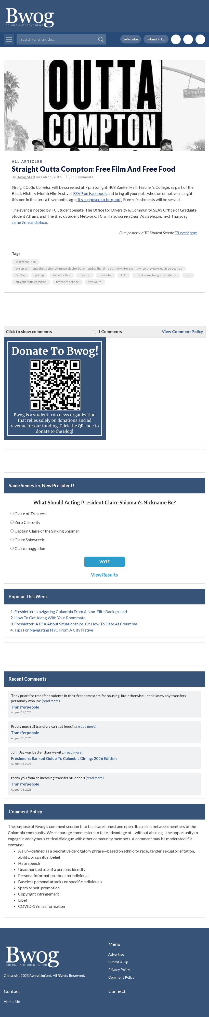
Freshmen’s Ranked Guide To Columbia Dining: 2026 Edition (64, 758)
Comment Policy (121, 977)
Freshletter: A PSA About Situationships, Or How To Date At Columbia (75, 623)
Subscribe (130, 39)
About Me (12, 1001)
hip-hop (85, 275)
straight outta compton (31, 282)
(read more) (51, 701)
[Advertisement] (104, 309)
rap (188, 275)
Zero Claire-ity (27, 522)
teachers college (67, 282)
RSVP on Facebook (90, 193)
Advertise (116, 954)
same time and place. (30, 222)
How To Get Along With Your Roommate (49, 617)
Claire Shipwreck (29, 539)
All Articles (27, 161)
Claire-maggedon (30, 548)
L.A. (123, 275)
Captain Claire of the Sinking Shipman (47, 530)
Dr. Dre (20, 275)
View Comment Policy (182, 331)
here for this (61, 275)
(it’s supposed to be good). (99, 199)
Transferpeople (25, 707)
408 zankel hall (26, 262)
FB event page (186, 232)
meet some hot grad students (156, 275)
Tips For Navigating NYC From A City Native (53, 629)
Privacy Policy (119, 969)
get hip (39, 275)
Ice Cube (105, 275)
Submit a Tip (156, 39)
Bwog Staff (26, 177)
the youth (94, 282)
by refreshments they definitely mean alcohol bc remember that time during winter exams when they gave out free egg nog (99, 268)
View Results (104, 575)
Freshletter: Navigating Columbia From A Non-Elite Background (70, 611)
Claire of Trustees (30, 513)
